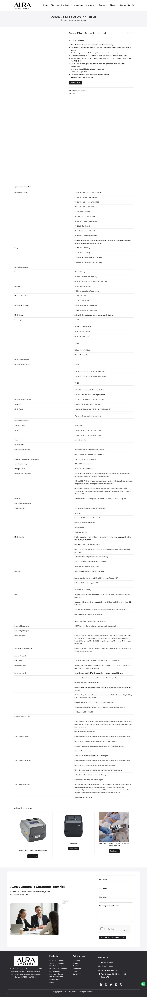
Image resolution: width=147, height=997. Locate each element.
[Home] (61, 20)
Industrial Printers (80, 90)
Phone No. (103, 897)
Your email (103, 888)
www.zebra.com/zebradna (83, 797)
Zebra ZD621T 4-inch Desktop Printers (33, 851)
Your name (103, 880)
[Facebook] (100, 984)
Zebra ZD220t (73, 843)
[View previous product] (128, 33)
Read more (32, 856)
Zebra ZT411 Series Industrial (77, 20)
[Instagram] (105, 984)
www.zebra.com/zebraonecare (84, 732)
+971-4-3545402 (107, 962)
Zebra (73, 93)
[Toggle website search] (133, 5)
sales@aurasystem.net (109, 970)
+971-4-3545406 (107, 966)
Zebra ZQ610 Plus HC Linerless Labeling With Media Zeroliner (114, 844)
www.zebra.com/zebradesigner (82, 77)
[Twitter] (110, 984)
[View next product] (132, 33)
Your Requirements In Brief (109, 906)
